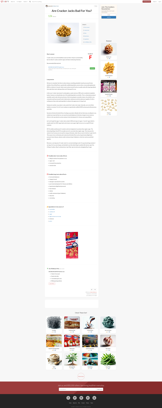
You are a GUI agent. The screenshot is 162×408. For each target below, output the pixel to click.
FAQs (85, 33)
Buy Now (92, 68)
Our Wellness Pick (87, 42)
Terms (91, 402)
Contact (83, 402)
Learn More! (52, 283)
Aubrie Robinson (93, 292)
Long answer (86, 30)
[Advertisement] (70, 304)
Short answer (86, 27)
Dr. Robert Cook (55, 6)
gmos (50, 221)
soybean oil (52, 211)
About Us (13, 1)
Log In (159, 1)
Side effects (86, 36)
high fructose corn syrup (55, 216)
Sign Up (154, 1)
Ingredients (86, 39)
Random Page (147, 1)
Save (96, 6)
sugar (50, 214)
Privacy (87, 402)
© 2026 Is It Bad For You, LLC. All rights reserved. (81, 406)
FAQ (79, 402)
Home (70, 402)
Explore (25, 1)
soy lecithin (52, 209)
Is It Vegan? (19, 1)
